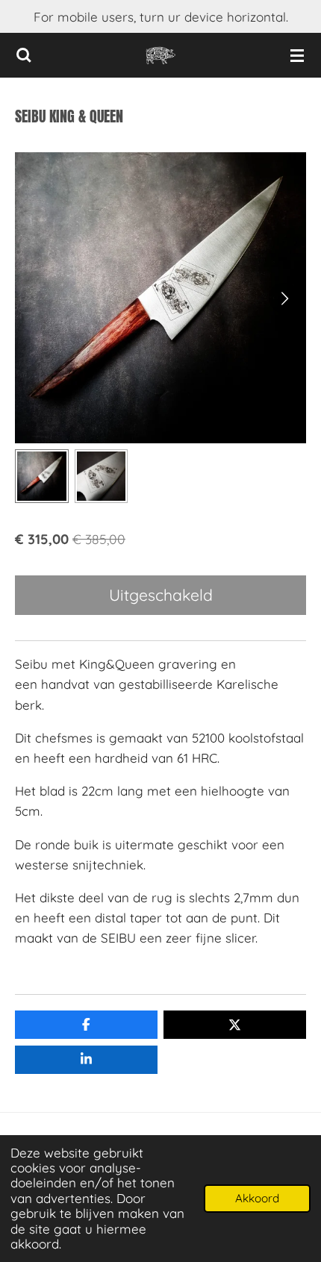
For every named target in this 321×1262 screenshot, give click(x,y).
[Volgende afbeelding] (284, 298)
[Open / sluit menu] (297, 55)
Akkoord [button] (257, 1198)
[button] (42, 476)
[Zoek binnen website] (23, 55)
